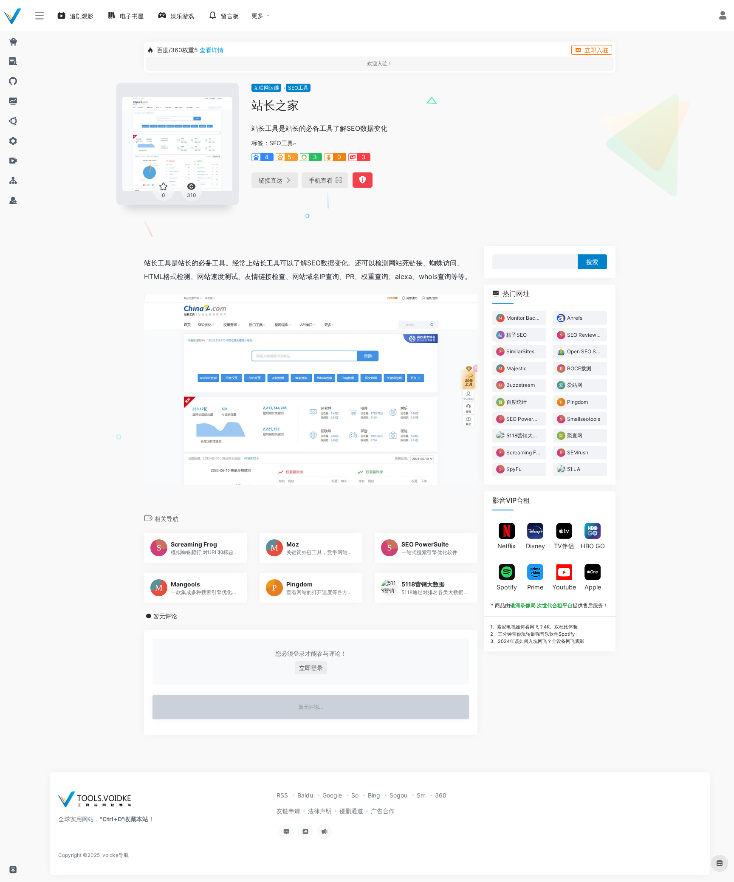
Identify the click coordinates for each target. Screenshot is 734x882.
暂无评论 (165, 616)
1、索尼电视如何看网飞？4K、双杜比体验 (534, 627)
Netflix (506, 545)
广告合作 (383, 810)
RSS (282, 795)
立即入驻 (596, 50)
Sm (421, 795)
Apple (592, 586)
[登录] (722, 16)
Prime (535, 586)
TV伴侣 (564, 545)
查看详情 (211, 50)
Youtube (564, 586)
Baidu (305, 795)
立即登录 (311, 667)
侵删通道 (351, 810)
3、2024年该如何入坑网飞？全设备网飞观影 (537, 641)
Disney (535, 545)
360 (440, 795)
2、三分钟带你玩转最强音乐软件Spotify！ (534, 634)
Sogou (398, 795)
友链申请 (288, 810)
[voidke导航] (97, 802)
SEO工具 (298, 88)
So (355, 795)
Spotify (507, 586)
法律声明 (320, 810)
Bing (374, 795)
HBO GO (593, 545)
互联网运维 (266, 88)
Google (332, 795)
